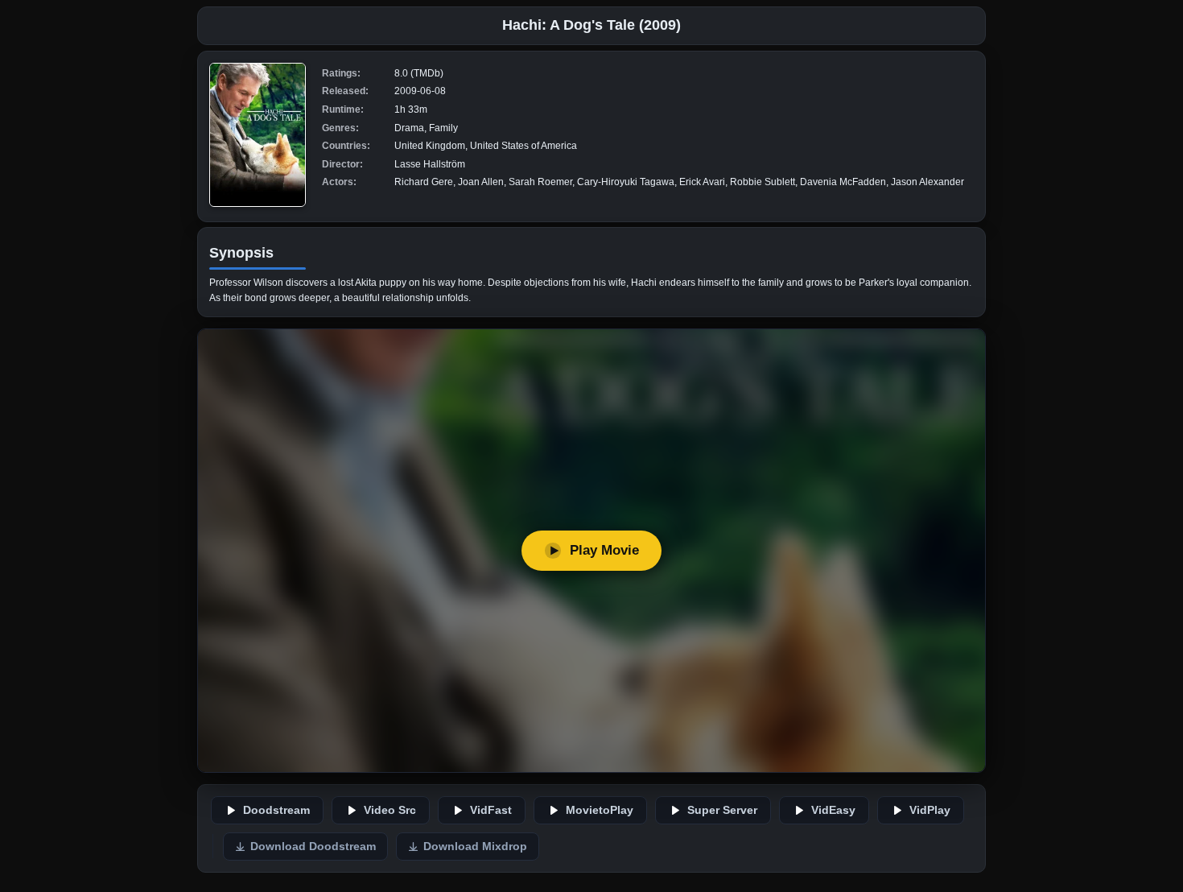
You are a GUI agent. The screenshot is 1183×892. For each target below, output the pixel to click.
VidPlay (929, 810)
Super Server (722, 810)
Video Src (390, 810)
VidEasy (833, 810)
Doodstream (276, 810)
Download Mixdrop (475, 846)
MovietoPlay (599, 810)
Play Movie (604, 550)
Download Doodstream (313, 846)
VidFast (491, 810)
